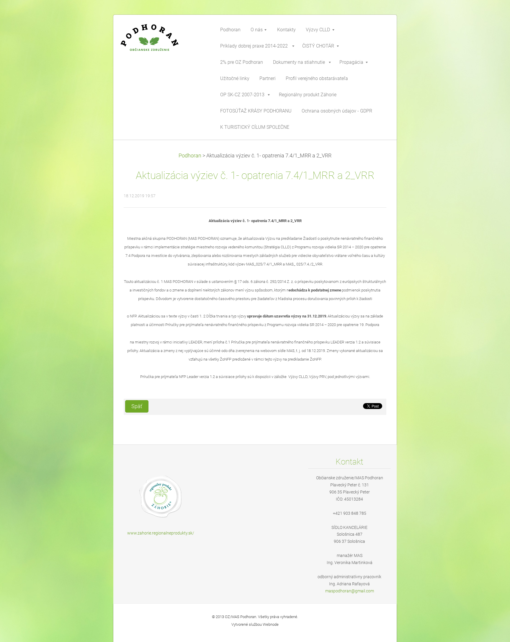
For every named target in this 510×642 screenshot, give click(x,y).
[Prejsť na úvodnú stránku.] (163, 42)
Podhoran (190, 156)
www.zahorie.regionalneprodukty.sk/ (160, 533)
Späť (136, 406)
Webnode (271, 624)
